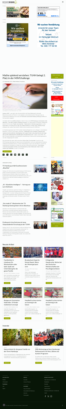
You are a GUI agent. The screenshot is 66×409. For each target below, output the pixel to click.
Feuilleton (22, 81)
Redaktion (46, 382)
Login (45, 393)
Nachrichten (6, 377)
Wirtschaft (5, 382)
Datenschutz (47, 388)
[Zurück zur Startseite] (10, 2)
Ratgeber (26, 386)
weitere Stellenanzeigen (56, 98)
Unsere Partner (27, 382)
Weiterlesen (7, 362)
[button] (62, 2)
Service (25, 377)
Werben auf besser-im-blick (56, 76)
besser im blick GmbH (23, 405)
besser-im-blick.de (48, 377)
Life (3, 386)
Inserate (25, 379)
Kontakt (46, 384)
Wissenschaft (6, 151)
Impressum (47, 386)
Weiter (45, 157)
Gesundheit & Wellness (29, 391)
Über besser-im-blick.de (50, 379)
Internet (25, 393)
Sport (4, 388)
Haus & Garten (27, 388)
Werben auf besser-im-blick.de (51, 390)
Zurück (5, 157)
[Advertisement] (33, 64)
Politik (4, 379)
